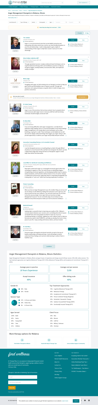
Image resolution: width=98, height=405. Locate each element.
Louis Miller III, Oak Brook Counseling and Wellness (37, 163)
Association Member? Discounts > (80, 359)
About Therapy (24, 7)
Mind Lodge (26, 79)
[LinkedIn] (89, 400)
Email (72, 40)
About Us (57, 362)
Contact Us (58, 365)
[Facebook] (85, 400)
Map (88, 33)
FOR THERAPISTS (83, 3)
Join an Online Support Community (76, 343)
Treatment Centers (55, 7)
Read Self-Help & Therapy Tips (49, 343)
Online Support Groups (61, 378)
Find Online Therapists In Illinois (22, 343)
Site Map (57, 374)
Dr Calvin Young (27, 104)
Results (80, 33)
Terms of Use (58, 368)
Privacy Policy (58, 371)
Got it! (76, 401)
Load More (49, 246)
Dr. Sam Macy (26, 227)
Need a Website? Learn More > (79, 365)
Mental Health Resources (61, 359)
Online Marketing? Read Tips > (79, 362)
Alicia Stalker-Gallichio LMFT (31, 58)
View (83, 40)
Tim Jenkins (26, 38)
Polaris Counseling (28, 184)
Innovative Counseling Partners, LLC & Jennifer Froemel (38, 142)
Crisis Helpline (58, 356)
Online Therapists (44, 7)
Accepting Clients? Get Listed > (79, 356)
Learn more (65, 401)
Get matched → (82, 97)
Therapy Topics (34, 7)
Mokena (25, 10)
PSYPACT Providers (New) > (78, 371)
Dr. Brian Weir (27, 121)
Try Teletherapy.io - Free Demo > (80, 368)
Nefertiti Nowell (27, 205)
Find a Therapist (13, 7)
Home (9, 10)
